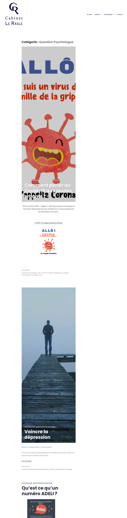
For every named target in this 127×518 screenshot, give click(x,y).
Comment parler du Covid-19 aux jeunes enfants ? (48, 190)
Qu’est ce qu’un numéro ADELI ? (40, 491)
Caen (39, 273)
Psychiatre (51, 469)
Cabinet (97, 14)
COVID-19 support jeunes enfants (48, 223)
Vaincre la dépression (37, 434)
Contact (119, 14)
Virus (40, 275)
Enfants (27, 180)
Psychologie (37, 180)
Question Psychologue (52, 180)
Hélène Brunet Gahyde (61, 273)
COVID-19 (44, 273)
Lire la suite (26, 461)
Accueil (89, 14)
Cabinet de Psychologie (29, 273)
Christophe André (27, 469)
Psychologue (108, 14)
